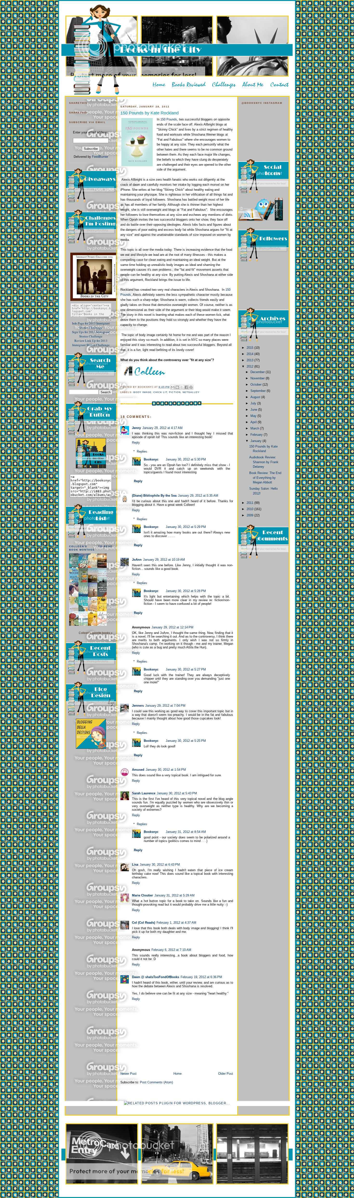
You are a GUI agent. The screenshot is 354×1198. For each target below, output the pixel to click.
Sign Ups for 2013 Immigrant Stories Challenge (91, 334)
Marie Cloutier (142, 895)
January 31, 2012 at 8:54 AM (186, 832)
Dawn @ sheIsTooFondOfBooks (155, 977)
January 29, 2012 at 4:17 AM (162, 428)
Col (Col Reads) (143, 922)
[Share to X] (181, 387)
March (255, 428)
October (256, 384)
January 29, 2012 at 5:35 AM (198, 495)
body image (142, 392)
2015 (250, 347)
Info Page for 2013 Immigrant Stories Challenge (91, 325)
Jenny (136, 428)
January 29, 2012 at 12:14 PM (172, 627)
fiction (174, 392)
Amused (138, 769)
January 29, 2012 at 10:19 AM (164, 559)
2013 (250, 360)
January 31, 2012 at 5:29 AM (174, 895)
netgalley (191, 392)
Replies (142, 451)
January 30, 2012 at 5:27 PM (186, 669)
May (253, 416)
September (258, 391)
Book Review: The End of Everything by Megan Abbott (265, 477)
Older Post (225, 1073)
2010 (250, 509)
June (254, 409)
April (254, 422)
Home (177, 1073)
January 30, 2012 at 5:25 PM (186, 741)
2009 (250, 515)
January (256, 441)
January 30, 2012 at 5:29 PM (186, 527)
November (258, 378)
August (255, 397)
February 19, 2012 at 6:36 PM (201, 977)
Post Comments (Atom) (156, 1082)
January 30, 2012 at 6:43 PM (160, 864)
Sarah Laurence (143, 793)
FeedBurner (100, 156)
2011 (250, 503)
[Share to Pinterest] (191, 387)
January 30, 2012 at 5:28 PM (186, 591)
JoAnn (137, 559)
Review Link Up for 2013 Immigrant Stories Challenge (91, 342)
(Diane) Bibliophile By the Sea (154, 495)
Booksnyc (151, 459)
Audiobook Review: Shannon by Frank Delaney (263, 461)
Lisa (135, 864)
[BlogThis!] (177, 387)
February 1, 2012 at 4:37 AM (176, 922)
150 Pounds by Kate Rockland (149, 113)
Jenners (138, 705)
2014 (250, 354)
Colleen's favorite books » (95, 632)
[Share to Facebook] (186, 387)
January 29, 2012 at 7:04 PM (165, 705)
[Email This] (172, 387)
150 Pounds (168, 119)
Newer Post (128, 1073)
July (253, 403)
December (258, 372)
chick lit (160, 392)
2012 (250, 366)
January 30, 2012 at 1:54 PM (166, 769)
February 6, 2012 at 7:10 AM (171, 950)
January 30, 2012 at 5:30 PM (186, 459)
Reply (136, 442)
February (257, 434)
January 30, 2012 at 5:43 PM (177, 793)
